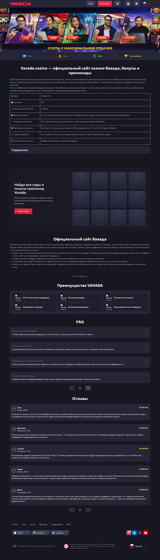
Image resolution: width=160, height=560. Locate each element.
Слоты (16, 524)
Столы (32, 524)
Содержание (57, 524)
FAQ (68, 524)
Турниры (43, 524)
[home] (20, 3)
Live (24, 524)
